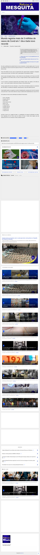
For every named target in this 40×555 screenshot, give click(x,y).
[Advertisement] (9, 54)
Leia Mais (16, 281)
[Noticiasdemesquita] (10, 1)
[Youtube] (7, 1)
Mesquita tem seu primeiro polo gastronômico (14, 406)
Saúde (6, 36)
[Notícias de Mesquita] (20, 10)
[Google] (5, 1)
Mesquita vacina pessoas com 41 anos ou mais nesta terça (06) (29, 166)
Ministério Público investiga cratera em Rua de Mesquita (16, 377)
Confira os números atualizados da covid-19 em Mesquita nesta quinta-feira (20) (29, 155)
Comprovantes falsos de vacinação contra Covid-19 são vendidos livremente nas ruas (10, 155)
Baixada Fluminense (12, 36)
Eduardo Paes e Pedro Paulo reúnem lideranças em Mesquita (17, 479)
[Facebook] (3, 1)
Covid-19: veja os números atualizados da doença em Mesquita (10, 166)
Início (2, 36)
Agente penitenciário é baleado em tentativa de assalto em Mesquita (19, 363)
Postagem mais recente (7, 172)
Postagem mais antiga (33, 172)
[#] (1, 1)
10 (4, 403)
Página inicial (20, 172)
